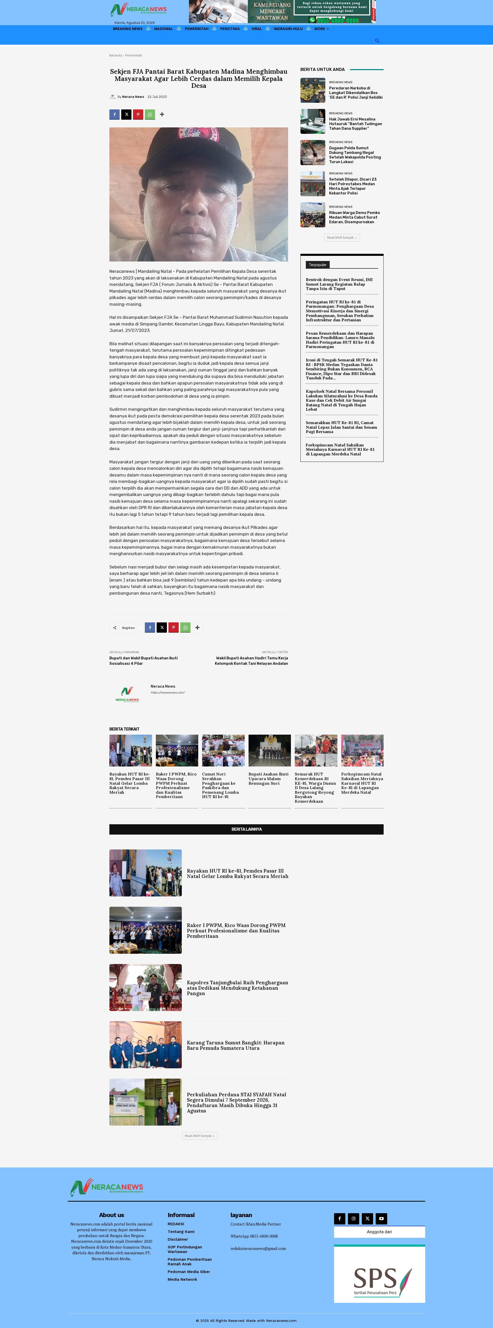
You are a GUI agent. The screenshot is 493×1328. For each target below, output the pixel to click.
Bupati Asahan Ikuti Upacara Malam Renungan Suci (269, 778)
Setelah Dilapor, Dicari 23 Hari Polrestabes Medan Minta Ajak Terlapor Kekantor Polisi (353, 186)
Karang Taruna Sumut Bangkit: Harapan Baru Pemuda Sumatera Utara (236, 1045)
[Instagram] (353, 1218)
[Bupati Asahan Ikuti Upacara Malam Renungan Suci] (270, 750)
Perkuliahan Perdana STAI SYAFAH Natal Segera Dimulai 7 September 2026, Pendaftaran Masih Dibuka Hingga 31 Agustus (236, 1102)
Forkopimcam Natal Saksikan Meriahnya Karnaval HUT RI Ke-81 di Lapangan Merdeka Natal (340, 449)
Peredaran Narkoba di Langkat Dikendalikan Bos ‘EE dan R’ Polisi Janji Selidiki (356, 93)
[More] (162, 114)
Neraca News (133, 96)
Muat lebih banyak (340, 237)
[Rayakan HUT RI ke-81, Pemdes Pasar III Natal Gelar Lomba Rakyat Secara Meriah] (130, 750)
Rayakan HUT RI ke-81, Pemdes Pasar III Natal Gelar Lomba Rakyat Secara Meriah (129, 782)
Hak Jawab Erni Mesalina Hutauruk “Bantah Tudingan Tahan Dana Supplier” (355, 124)
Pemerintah (133, 55)
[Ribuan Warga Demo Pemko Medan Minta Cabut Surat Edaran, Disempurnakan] (312, 214)
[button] (377, 41)
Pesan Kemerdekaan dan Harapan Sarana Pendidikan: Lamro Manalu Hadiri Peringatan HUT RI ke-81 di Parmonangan (340, 340)
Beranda (115, 55)
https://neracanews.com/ (168, 692)
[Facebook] (114, 114)
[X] (126, 114)
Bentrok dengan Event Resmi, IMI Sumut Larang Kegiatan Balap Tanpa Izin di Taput (339, 284)
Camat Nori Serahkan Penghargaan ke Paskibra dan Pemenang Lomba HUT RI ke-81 (220, 785)
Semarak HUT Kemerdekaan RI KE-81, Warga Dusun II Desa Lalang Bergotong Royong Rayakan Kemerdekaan (315, 787)
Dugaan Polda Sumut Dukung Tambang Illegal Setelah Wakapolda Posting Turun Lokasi (355, 155)
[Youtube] (381, 1218)
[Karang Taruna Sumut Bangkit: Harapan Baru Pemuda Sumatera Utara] (145, 1044)
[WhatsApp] (150, 114)
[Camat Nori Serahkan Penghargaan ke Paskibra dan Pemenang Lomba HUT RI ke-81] (223, 750)
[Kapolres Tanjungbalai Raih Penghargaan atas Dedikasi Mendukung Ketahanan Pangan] (145, 987)
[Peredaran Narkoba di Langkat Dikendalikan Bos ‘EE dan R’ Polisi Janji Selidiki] (312, 90)
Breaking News (340, 82)
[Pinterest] (138, 114)
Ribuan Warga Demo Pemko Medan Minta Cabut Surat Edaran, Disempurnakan (354, 217)
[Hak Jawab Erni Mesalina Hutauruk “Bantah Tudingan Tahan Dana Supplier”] (312, 121)
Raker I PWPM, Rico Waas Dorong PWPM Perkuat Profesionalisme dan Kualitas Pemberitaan (176, 785)
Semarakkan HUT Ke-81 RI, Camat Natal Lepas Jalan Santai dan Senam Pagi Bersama (341, 427)
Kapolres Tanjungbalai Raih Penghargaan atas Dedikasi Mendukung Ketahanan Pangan (237, 987)
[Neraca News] (113, 96)
